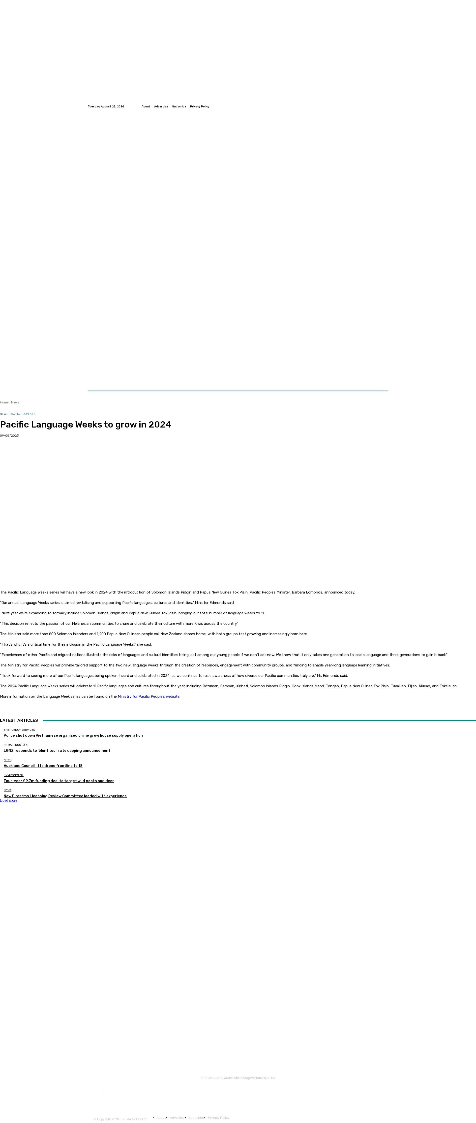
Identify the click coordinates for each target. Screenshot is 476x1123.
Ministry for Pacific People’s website (148, 696)
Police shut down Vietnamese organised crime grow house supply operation (73, 735)
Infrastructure (16, 745)
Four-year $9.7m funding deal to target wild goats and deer (59, 781)
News (15, 402)
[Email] (62, 452)
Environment (14, 775)
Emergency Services (19, 729)
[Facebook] (373, 106)
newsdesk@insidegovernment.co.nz (247, 1078)
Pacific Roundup (21, 413)
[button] (382, 379)
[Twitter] (379, 106)
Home (4, 402)
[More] (97, 451)
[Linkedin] (385, 106)
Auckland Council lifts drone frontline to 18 (43, 765)
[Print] (79, 452)
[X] (26, 452)
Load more (8, 800)
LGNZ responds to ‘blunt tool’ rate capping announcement (57, 750)
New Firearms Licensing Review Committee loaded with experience (65, 796)
